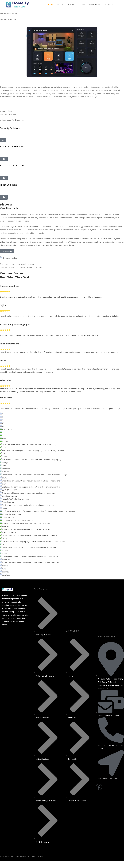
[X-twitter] (110, 794)
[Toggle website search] (117, 4)
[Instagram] (106, 787)
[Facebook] (99, 787)
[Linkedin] (121, 787)
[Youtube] (113, 787)
